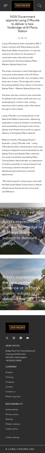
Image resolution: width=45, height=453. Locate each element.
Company (10, 382)
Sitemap (9, 419)
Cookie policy (12, 429)
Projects (9, 372)
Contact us (10, 392)
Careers (9, 387)
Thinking (9, 377)
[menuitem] (7, 338)
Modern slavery (13, 424)
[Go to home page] (22, 6)
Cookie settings (13, 437)
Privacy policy (12, 414)
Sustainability (12, 409)
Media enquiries (13, 396)
